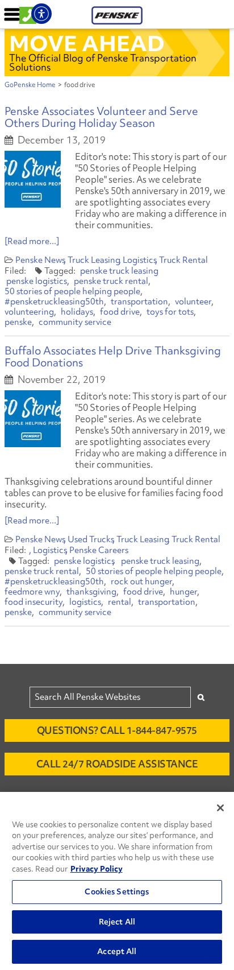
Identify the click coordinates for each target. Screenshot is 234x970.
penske (18, 322)
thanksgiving (91, 592)
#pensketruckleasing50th (54, 301)
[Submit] (201, 697)
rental (119, 602)
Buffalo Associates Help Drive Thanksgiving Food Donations (113, 356)
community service (75, 322)
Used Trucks (91, 539)
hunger (183, 592)
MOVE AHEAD (87, 43)
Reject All (117, 922)
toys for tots (170, 312)
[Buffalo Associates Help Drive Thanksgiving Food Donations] (33, 418)
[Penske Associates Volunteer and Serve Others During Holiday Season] (33, 179)
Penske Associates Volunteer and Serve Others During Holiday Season (101, 117)
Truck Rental (183, 260)
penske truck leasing (119, 271)
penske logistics (36, 281)
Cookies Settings (117, 891)
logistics (85, 602)
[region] (117, 881)
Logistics (140, 260)
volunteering (29, 312)
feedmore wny (32, 592)
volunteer (193, 301)
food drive (120, 312)
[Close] (220, 807)
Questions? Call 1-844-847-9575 (117, 730)
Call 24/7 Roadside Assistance (117, 763)
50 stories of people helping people (72, 291)
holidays (77, 312)
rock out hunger (141, 581)
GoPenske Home (30, 84)
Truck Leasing (94, 260)
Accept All (116, 951)
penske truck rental (111, 281)
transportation (139, 301)
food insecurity (33, 602)
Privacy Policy (96, 869)
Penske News (40, 260)
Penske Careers (98, 550)
